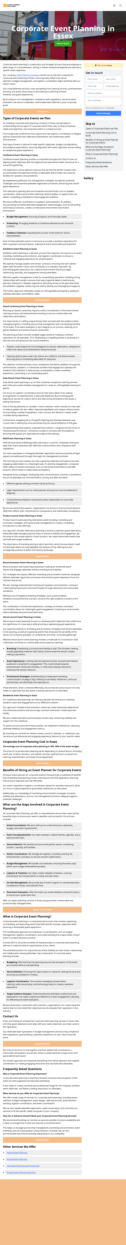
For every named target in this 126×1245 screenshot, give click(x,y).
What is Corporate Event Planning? (102, 154)
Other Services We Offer (97, 166)
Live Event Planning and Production (23, 1166)
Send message (103, 113)
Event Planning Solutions (28, 75)
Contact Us (42, 111)
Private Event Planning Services (21, 1172)
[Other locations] (114, 5)
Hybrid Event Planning (17, 1152)
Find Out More (42, 300)
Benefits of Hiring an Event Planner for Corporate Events (102, 141)
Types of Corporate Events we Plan (102, 128)
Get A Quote (42, 763)
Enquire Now (42, 556)
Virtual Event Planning (17, 1159)
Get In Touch (63, 43)
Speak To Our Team (42, 909)
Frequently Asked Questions (99, 162)
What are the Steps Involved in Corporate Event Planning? (100, 148)
